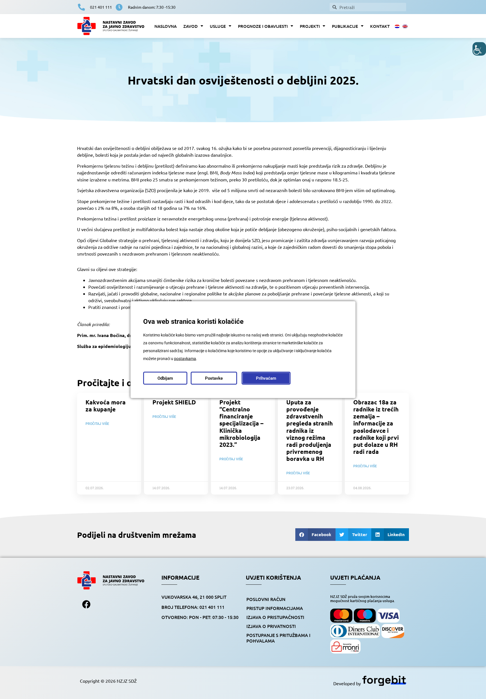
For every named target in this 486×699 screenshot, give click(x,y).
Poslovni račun (265, 599)
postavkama (185, 358)
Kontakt (380, 26)
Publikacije (345, 26)
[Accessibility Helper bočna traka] (479, 49)
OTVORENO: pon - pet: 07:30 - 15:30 (199, 617)
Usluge (218, 26)
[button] (315, 534)
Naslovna (165, 26)
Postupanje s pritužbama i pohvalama (278, 638)
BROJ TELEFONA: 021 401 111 (192, 607)
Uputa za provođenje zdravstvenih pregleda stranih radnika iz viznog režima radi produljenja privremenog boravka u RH (309, 430)
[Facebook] (86, 604)
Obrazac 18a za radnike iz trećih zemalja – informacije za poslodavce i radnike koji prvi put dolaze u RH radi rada (376, 426)
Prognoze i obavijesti (263, 26)
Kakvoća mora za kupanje (106, 405)
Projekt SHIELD (174, 402)
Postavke (214, 378)
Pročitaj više (97, 424)
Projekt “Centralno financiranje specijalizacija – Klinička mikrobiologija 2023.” (241, 423)
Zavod (190, 26)
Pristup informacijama (274, 608)
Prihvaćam (266, 378)
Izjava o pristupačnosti (275, 617)
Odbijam (165, 378)
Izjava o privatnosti (271, 626)
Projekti (310, 26)
